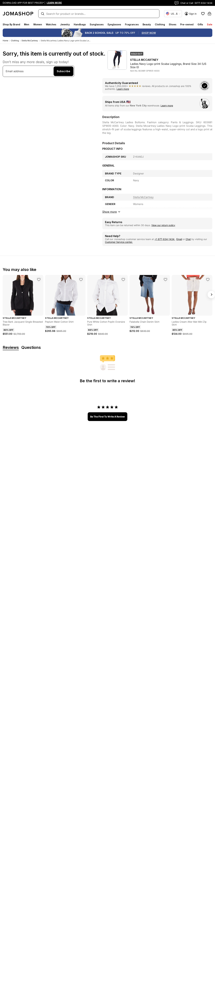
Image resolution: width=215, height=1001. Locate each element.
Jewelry (65, 24)
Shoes (172, 24)
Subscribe (63, 71)
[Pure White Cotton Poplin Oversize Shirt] (123, 279)
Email (179, 239)
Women (37, 24)
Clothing (160, 24)
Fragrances (132, 24)
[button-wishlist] (203, 14)
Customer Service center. (119, 242)
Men (26, 24)
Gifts (200, 24)
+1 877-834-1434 (165, 239)
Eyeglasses (114, 24)
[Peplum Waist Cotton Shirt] (81, 279)
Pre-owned (187, 24)
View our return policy (163, 225)
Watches (51, 24)
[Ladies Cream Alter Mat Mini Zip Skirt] (208, 279)
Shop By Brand (11, 24)
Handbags (80, 24)
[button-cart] (209, 14)
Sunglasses (97, 24)
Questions (31, 347)
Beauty (147, 24)
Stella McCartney (30, 40)
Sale (209, 24)
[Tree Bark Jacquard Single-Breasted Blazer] (39, 279)
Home (5, 40)
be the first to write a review (107, 416)
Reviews (11, 347)
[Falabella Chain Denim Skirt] (165, 279)
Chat (188, 239)
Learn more (123, 88)
